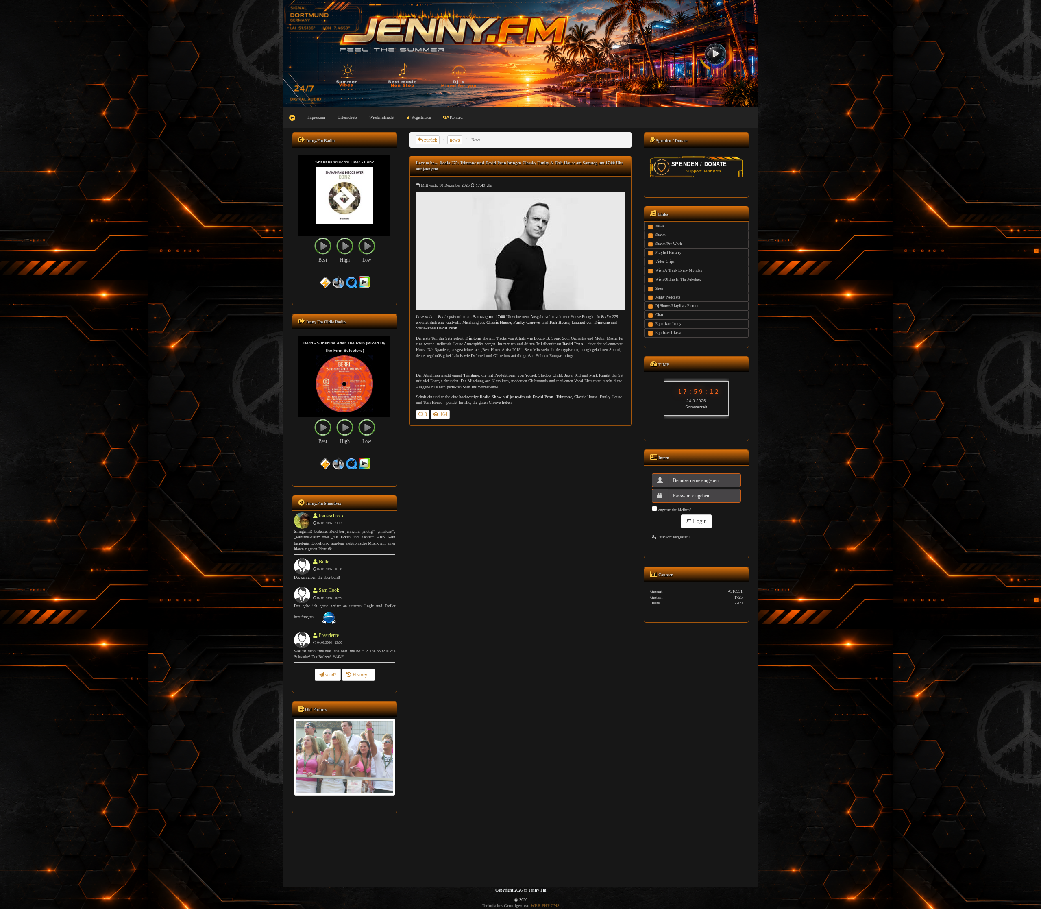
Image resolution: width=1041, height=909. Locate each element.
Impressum (316, 117)
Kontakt (456, 117)
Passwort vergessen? (673, 537)
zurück (430, 140)
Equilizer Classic (669, 333)
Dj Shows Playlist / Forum (677, 306)
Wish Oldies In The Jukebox (678, 279)
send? (330, 675)
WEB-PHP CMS (545, 905)
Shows (660, 235)
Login (699, 521)
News (659, 226)
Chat (659, 315)
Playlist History (668, 253)
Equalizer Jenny (668, 324)
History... (360, 675)
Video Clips (665, 261)
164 (443, 414)
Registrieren (420, 117)
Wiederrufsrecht (381, 117)
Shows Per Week (668, 244)
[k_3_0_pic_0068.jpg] (344, 756)
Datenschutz (347, 117)
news (455, 140)
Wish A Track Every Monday (679, 270)
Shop (659, 288)
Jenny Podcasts (667, 297)
